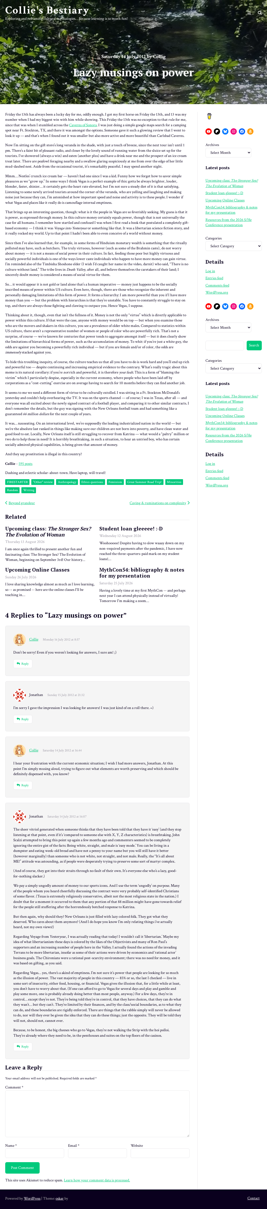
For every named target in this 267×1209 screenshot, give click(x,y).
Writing (28, 490)
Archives (212, 144)
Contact (253, 1198)
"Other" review (43, 482)
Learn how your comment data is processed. (97, 1180)
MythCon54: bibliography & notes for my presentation (141, 572)
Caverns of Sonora (83, 125)
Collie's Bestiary (47, 10)
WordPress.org (216, 292)
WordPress (32, 1198)
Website (137, 1145)
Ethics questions (92, 482)
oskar (60, 1198)
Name (11, 1145)
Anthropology (67, 482)
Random (12, 490)
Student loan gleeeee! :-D (131, 528)
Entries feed (214, 278)
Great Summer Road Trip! (144, 482)
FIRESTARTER (17, 482)
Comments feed (217, 285)
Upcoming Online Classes (37, 569)
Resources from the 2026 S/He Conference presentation (228, 222)
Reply (25, 664)
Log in (210, 271)
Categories (213, 238)
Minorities (174, 482)
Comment (14, 1087)
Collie (33, 639)
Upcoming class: (48, 531)
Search (254, 345)
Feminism (115, 482)
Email (74, 1145)
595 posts (25, 463)
